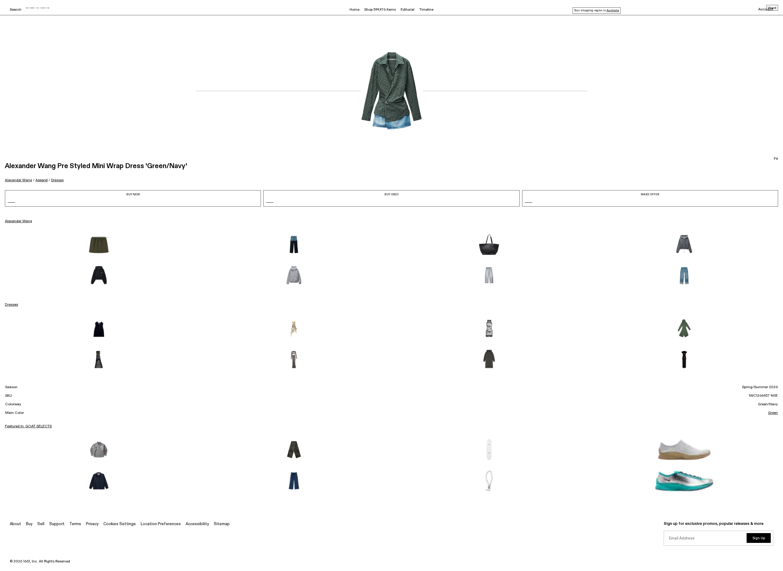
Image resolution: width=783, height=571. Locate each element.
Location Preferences (161, 524)
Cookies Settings (119, 524)
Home (354, 10)
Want (772, 8)
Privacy (92, 524)
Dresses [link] (11, 305)
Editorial (407, 10)
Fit (776, 159)
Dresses (57, 180)
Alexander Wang (18, 180)
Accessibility (197, 524)
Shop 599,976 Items (380, 10)
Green (773, 413)
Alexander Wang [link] (18, 221)
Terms (75, 524)
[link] (99, 244)
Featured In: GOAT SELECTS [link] (28, 426)
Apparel (41, 180)
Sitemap (222, 524)
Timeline (426, 10)
